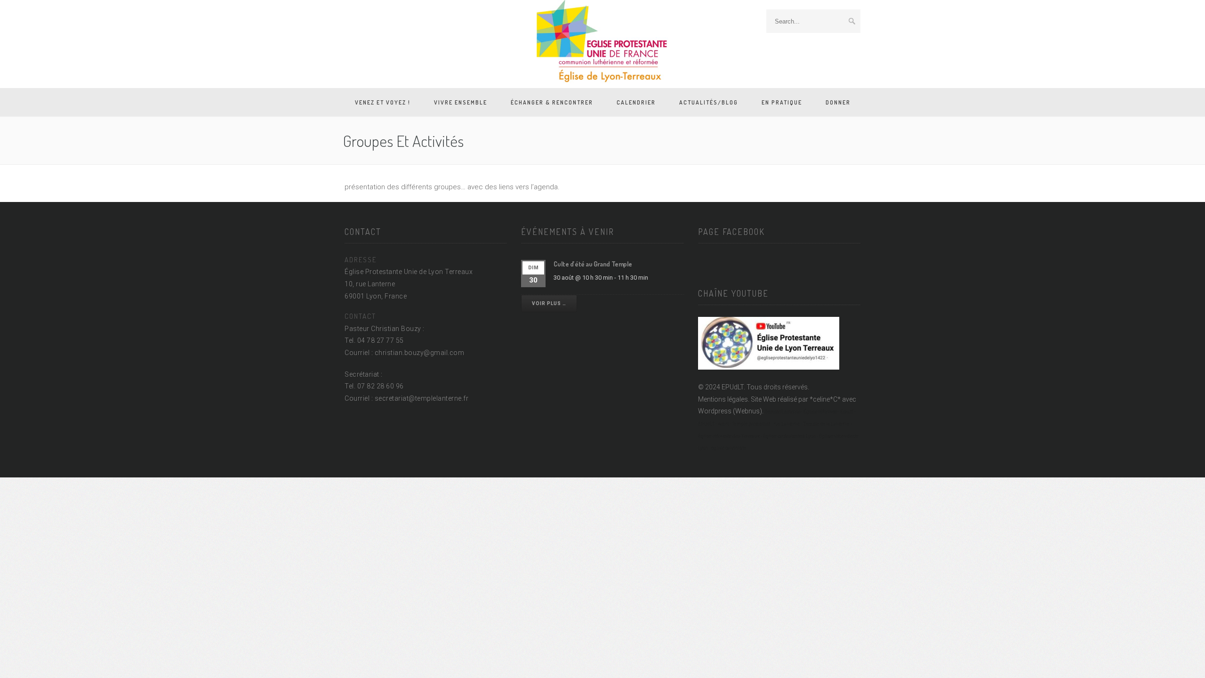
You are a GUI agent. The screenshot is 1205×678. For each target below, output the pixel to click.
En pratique (782, 102)
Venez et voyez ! (382, 102)
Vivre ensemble (460, 102)
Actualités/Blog (708, 102)
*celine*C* (825, 399)
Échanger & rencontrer (552, 102)
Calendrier (636, 102)
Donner (838, 102)
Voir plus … (549, 303)
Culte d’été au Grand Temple (593, 264)
